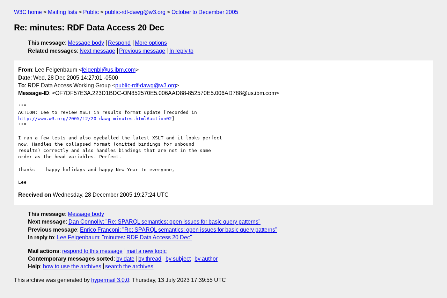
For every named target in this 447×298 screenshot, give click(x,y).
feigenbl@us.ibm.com (108, 70)
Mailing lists (62, 12)
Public (91, 12)
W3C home (28, 12)
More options (151, 43)
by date (125, 259)
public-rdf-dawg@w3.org (135, 12)
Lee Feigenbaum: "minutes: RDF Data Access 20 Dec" (124, 237)
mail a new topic (146, 251)
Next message (97, 51)
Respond (119, 43)
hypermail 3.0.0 (110, 280)
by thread (149, 259)
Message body (86, 43)
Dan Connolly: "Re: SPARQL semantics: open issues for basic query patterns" (164, 222)
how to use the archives (72, 266)
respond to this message (92, 251)
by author (206, 259)
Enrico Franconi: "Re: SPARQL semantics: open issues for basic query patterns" (178, 230)
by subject (178, 259)
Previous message (142, 51)
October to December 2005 (204, 12)
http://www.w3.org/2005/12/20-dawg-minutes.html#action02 (95, 118)
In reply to (181, 51)
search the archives (129, 266)
